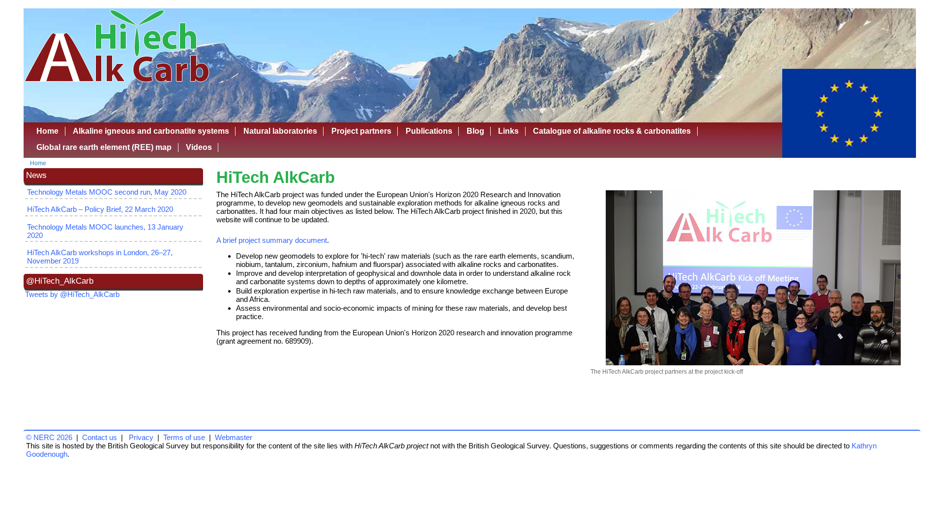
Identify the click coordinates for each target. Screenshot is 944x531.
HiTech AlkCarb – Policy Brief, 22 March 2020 (100, 209)
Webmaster (233, 437)
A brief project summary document (271, 240)
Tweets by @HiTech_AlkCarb (72, 294)
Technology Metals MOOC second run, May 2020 (106, 192)
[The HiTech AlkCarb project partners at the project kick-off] (753, 277)
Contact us (99, 437)
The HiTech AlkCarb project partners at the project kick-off (666, 371)
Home (38, 163)
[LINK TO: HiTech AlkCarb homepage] (117, 83)
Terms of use (184, 437)
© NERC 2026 (49, 437)
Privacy (141, 437)
